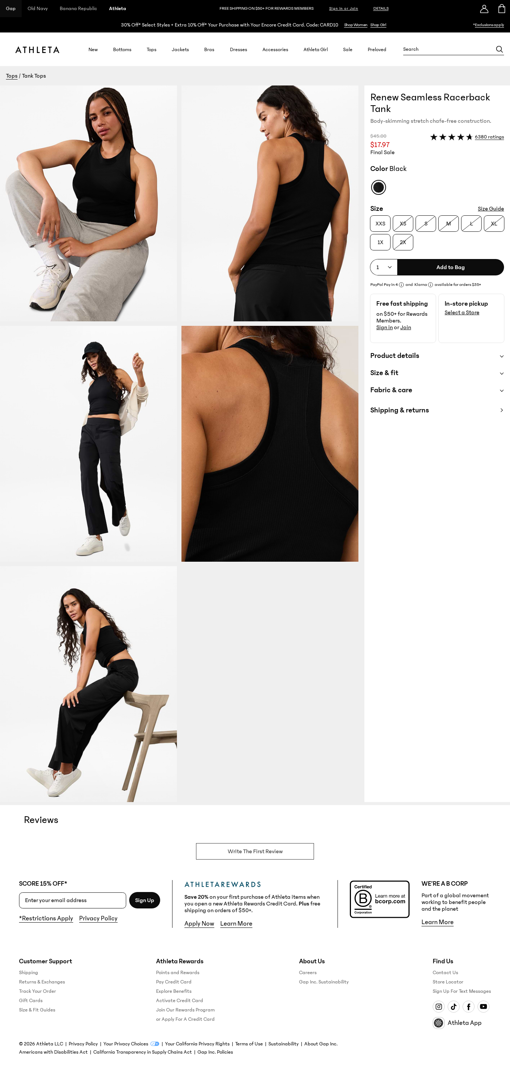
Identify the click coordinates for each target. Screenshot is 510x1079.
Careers (308, 973)
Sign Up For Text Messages (462, 991)
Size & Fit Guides (37, 1010)
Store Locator (448, 982)
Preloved (377, 49)
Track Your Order (37, 991)
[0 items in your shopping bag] (501, 8)
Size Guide (491, 208)
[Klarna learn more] (430, 284)
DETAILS (381, 8)
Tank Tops (34, 75)
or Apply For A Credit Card (185, 1019)
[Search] (499, 49)
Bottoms (122, 49)
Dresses (238, 49)
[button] (182, 443)
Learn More (236, 923)
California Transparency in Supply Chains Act (142, 1052)
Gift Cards (31, 1001)
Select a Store (462, 312)
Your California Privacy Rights (197, 1044)
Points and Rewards (177, 973)
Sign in (384, 327)
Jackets (180, 49)
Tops (151, 49)
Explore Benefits (174, 991)
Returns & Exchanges (42, 982)
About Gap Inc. (321, 1044)
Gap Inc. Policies (215, 1052)
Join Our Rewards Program (185, 1010)
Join (405, 327)
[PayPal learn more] (401, 284)
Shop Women (356, 24)
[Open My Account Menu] (484, 8)
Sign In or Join (343, 8)
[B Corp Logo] (380, 899)
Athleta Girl (316, 49)
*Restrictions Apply (46, 918)
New (93, 49)
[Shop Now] (255, 24)
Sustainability (283, 1044)
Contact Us (445, 973)
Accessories (275, 49)
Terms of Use (249, 1044)
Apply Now (199, 923)
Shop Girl (378, 24)
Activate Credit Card (179, 1001)
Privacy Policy (98, 918)
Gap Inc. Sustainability (324, 982)
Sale (347, 49)
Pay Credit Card (174, 982)
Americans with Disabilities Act (53, 1052)
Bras (209, 49)
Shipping (28, 973)
